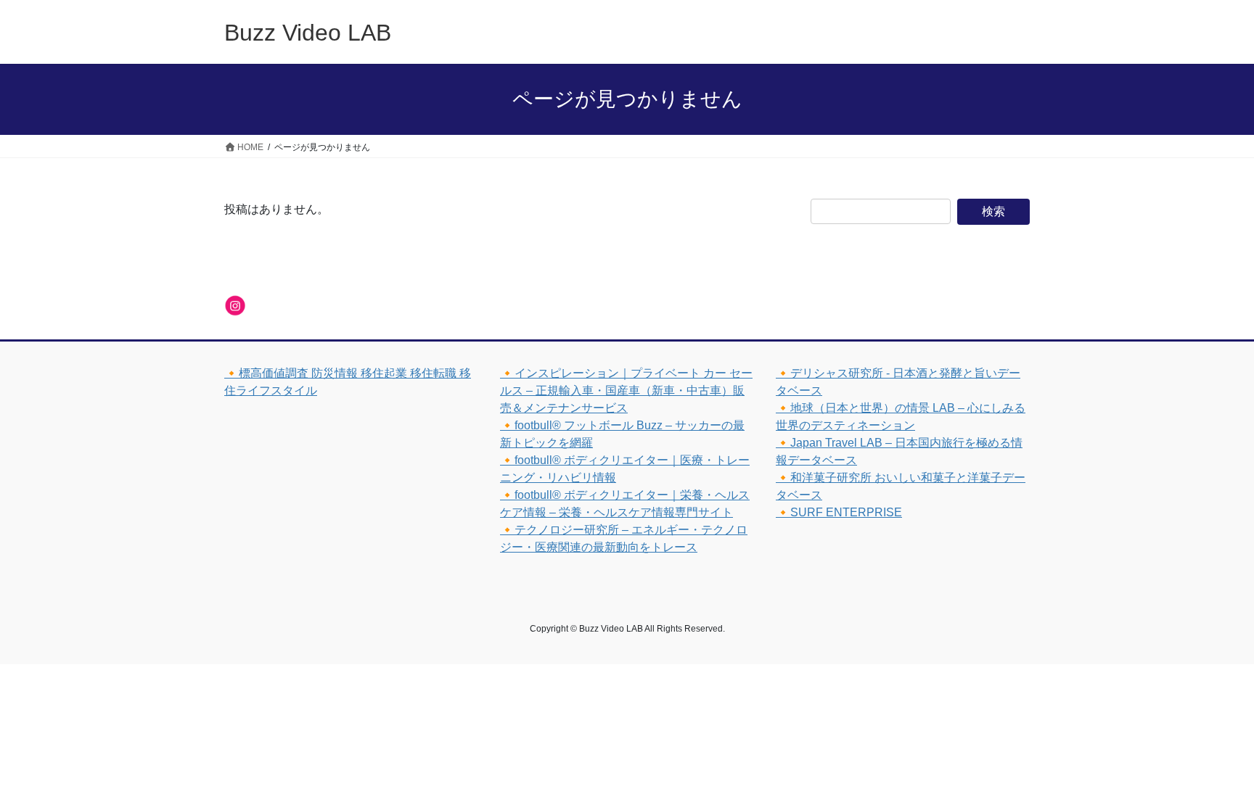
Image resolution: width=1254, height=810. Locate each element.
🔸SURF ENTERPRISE (839, 512)
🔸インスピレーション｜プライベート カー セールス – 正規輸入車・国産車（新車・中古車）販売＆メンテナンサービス (626, 390)
